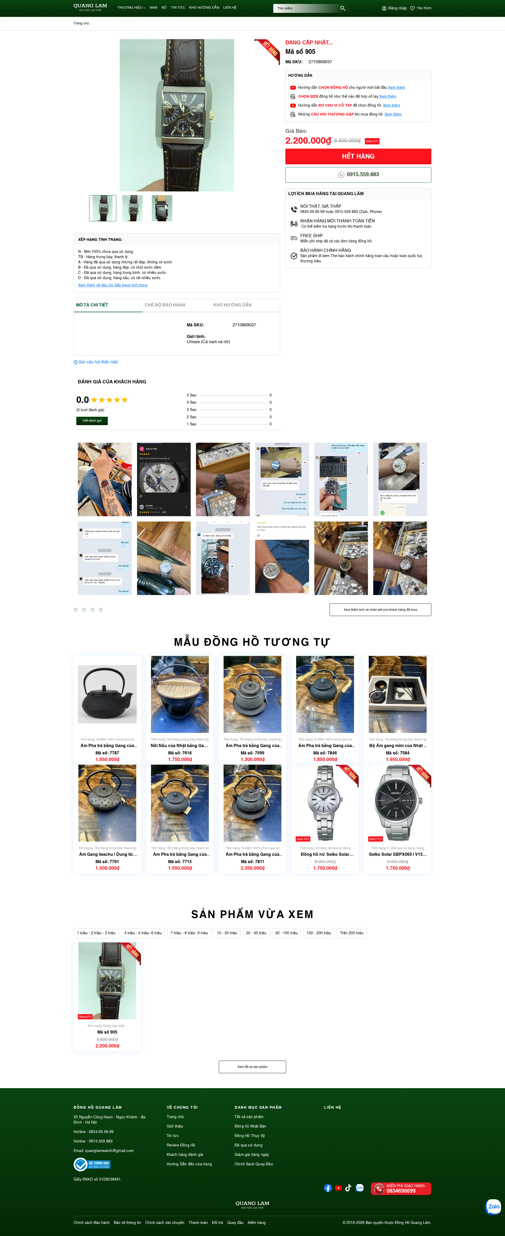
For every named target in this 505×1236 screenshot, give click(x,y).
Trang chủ (175, 1117)
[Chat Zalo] (493, 1207)
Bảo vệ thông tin (127, 1223)
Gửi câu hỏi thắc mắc (98, 362)
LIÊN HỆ (230, 7)
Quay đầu (235, 1223)
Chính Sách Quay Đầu (254, 1164)
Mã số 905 (107, 1032)
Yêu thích (424, 8)
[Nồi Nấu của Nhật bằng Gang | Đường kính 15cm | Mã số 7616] (180, 694)
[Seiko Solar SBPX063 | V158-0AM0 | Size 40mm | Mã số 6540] (397, 803)
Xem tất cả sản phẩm (252, 1067)
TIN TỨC (178, 7)
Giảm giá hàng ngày (252, 1155)
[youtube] (338, 1191)
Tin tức (173, 1136)
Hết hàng (358, 157)
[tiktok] (348, 1190)
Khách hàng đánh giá (185, 1155)
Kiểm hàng (257, 1223)
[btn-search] (343, 8)
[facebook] (328, 1191)
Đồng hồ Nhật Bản (250, 1126)
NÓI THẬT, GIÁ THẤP (320, 207)
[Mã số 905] (107, 980)
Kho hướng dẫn (232, 305)
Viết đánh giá (92, 421)
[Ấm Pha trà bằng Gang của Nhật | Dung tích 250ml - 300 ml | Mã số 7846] (325, 694)
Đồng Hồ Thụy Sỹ (250, 1136)
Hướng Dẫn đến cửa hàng (189, 1164)
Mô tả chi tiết (92, 305)
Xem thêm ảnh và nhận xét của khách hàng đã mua (380, 610)
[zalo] (359, 1191)
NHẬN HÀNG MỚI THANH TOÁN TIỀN (337, 221)
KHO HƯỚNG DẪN (204, 7)
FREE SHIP (311, 236)
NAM (153, 7)
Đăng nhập (397, 8)
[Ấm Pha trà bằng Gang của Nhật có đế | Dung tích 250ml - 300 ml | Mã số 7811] (252, 803)
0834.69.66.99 (101, 1132)
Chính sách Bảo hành (92, 1223)
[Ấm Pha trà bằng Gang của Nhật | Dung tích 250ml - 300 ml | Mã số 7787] (107, 694)
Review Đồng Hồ (181, 1145)
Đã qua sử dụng (248, 1145)
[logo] (90, 10)
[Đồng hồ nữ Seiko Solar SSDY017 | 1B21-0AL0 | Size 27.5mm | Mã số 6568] (325, 803)
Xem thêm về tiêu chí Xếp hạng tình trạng (113, 285)
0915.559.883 (363, 175)
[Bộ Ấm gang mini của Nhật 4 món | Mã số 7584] (398, 694)
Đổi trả (217, 1223)
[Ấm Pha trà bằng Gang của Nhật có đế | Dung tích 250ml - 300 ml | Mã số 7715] (180, 803)
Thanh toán (198, 1223)
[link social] (92, 1170)
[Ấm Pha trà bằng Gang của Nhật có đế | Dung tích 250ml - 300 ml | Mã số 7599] (252, 694)
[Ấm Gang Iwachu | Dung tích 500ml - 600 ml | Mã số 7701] (107, 803)
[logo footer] (252, 1206)
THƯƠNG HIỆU (130, 7)
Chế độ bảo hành (165, 305)
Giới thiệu (175, 1126)
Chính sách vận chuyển (164, 1223)
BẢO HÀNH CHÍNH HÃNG (326, 251)
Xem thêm (396, 88)
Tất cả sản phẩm (249, 1117)
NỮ (164, 7)
